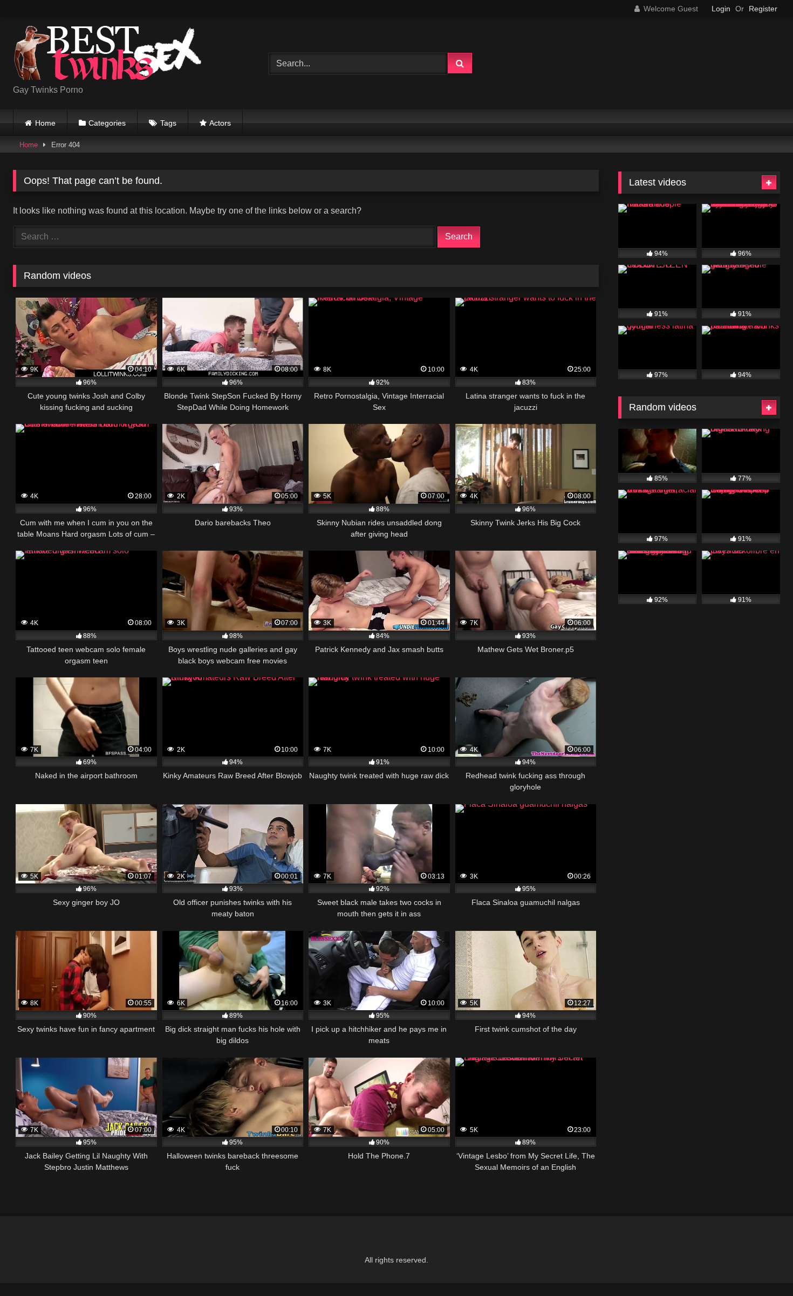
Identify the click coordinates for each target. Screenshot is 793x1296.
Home (45, 123)
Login (721, 8)
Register (763, 8)
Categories (107, 123)
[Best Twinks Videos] (107, 55)
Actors (220, 123)
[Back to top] (759, 1263)
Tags (168, 123)
